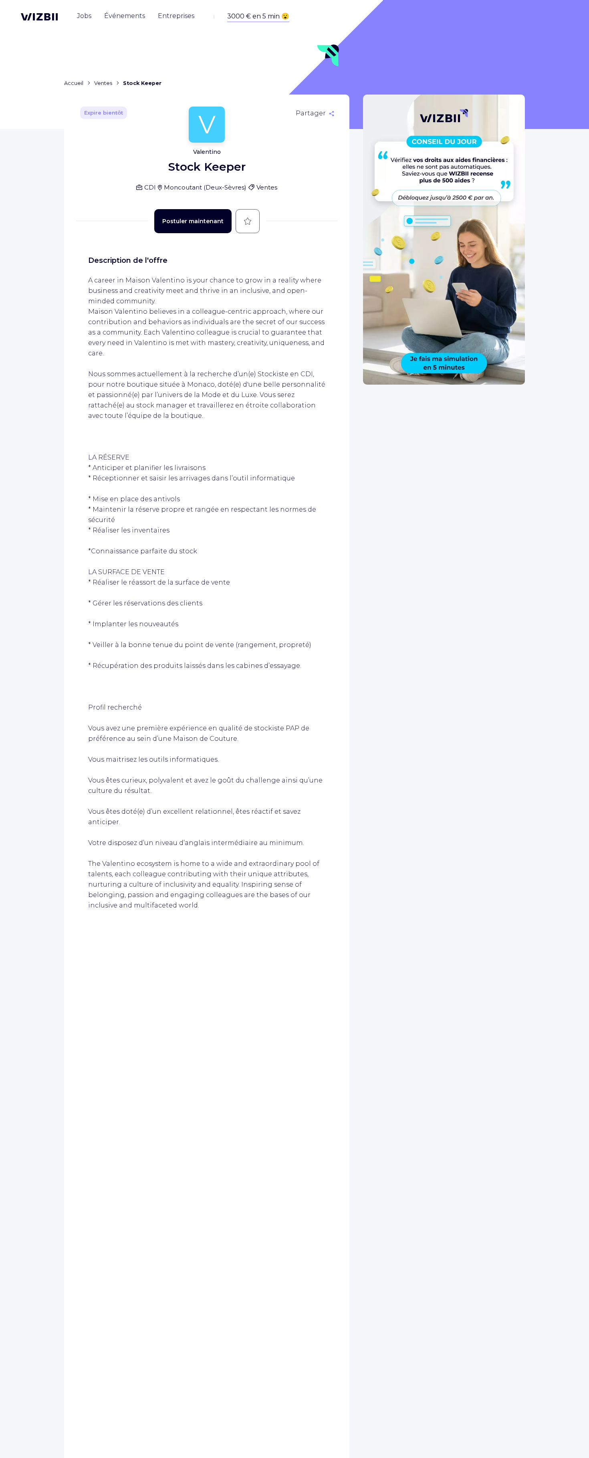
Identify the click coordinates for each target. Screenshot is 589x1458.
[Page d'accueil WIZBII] (39, 17)
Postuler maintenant (193, 221)
